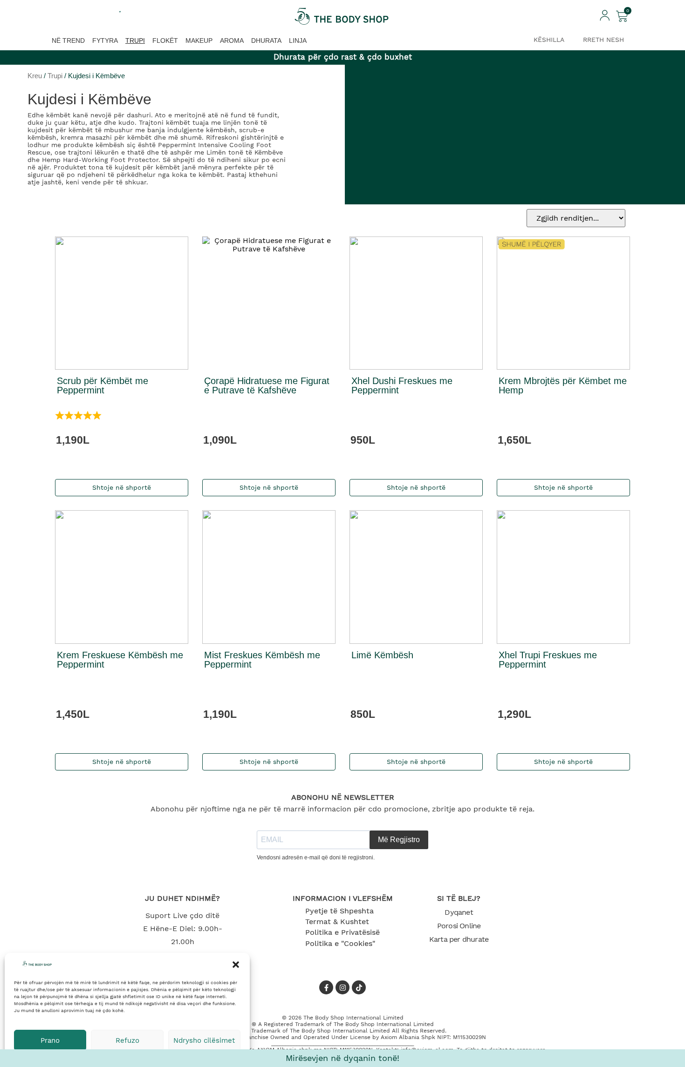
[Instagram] (342, 987)
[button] (235, 964)
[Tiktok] (359, 987)
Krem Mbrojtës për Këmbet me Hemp (563, 385)
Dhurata (266, 40)
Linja (298, 40)
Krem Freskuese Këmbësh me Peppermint (120, 659)
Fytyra (105, 40)
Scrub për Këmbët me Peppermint (102, 385)
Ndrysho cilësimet (204, 1040)
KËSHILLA (549, 39)
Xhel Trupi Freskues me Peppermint (548, 659)
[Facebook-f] (326, 987)
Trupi (135, 40)
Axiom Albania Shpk (408, 1037)
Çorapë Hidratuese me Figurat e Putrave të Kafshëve (266, 385)
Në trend (68, 40)
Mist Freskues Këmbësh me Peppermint (262, 659)
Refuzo (127, 1040)
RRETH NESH (603, 39)
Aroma (232, 40)
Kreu (34, 76)
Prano (50, 1040)
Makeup (198, 40)
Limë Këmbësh (382, 655)
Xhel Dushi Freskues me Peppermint (401, 385)
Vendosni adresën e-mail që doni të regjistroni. (316, 857)
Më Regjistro (399, 840)
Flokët (165, 40)
